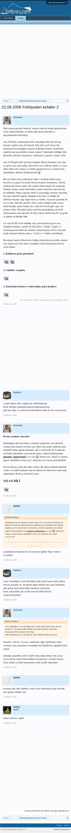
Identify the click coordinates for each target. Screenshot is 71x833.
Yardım (66, 825)
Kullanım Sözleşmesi (62, 829)
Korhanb (17, 117)
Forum (20, 18)
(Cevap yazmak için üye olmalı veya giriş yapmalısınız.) (47, 811)
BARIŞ (16, 707)
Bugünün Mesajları (10, 22)
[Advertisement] (35, 61)
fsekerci (17, 392)
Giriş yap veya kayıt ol (57, 2)
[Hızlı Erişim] (67, 101)
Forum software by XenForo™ (13, 829)
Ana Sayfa (8, 18)
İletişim (59, 825)
